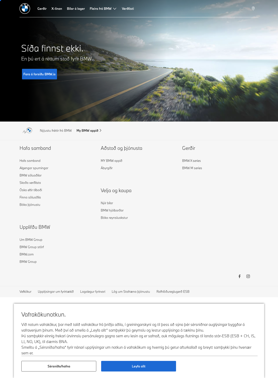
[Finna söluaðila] (253, 8)
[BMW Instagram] (248, 277)
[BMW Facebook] (239, 277)
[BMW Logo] (25, 8)
